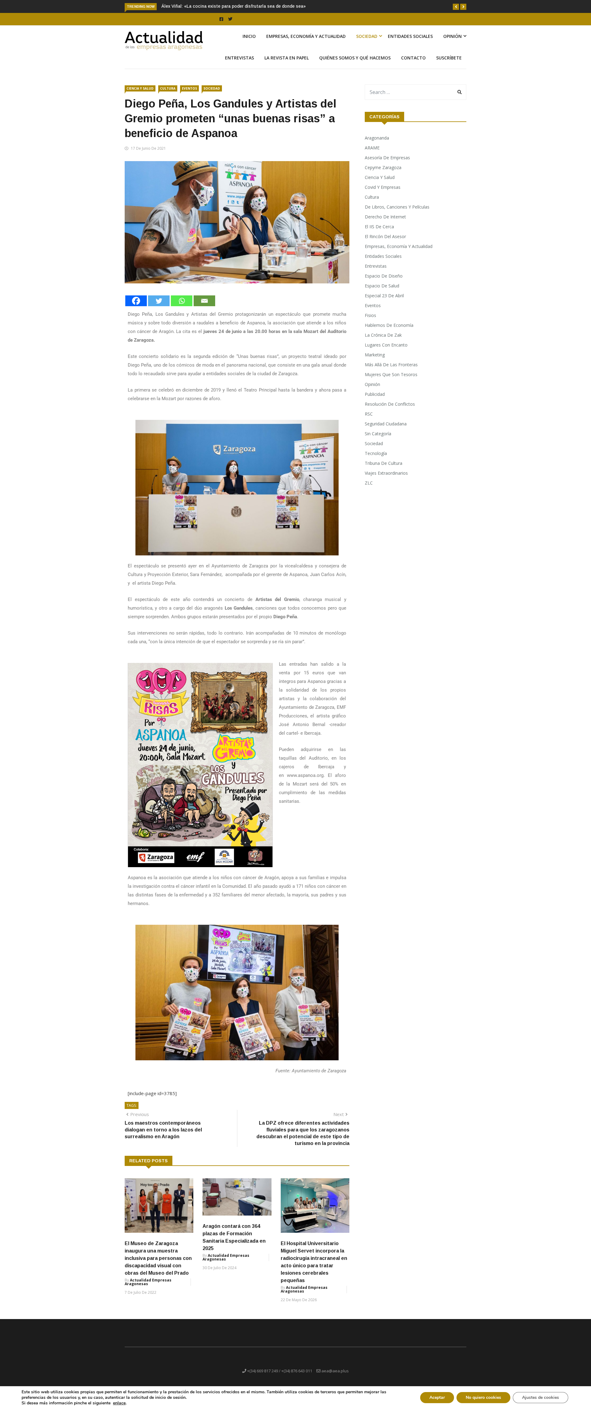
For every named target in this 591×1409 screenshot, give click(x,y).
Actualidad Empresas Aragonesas (148, 1289)
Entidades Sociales (410, 43)
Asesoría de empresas (387, 165)
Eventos (189, 95)
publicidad (375, 401)
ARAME (372, 155)
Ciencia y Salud (140, 95)
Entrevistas (239, 65)
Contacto (413, 65)
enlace (119, 1403)
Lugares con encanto (386, 352)
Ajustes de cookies (540, 1397)
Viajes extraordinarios (386, 480)
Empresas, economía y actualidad (306, 43)
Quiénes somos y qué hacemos (355, 65)
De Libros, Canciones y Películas (397, 214)
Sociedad (366, 43)
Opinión (452, 43)
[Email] (204, 308)
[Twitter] (159, 308)
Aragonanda (377, 145)
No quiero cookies (483, 1397)
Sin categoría (378, 441)
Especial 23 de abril (384, 303)
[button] (456, 7)
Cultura (167, 95)
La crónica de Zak (383, 342)
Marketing (375, 362)
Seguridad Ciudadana (386, 431)
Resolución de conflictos (390, 411)
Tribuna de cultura (383, 470)
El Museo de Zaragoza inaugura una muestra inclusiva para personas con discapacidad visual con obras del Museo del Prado (158, 1265)
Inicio (249, 43)
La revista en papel (286, 65)
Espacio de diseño (384, 283)
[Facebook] (136, 308)
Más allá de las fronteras (391, 372)
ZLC (369, 490)
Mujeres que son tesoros (391, 381)
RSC (369, 421)
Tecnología (376, 460)
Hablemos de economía (389, 332)
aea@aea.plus (335, 1378)
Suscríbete (449, 65)
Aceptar (437, 1397)
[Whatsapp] (181, 308)
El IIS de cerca (379, 234)
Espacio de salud (382, 293)
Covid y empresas (382, 194)
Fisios (370, 322)
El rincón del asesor (385, 243)
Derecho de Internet (385, 224)
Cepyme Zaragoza (383, 174)
